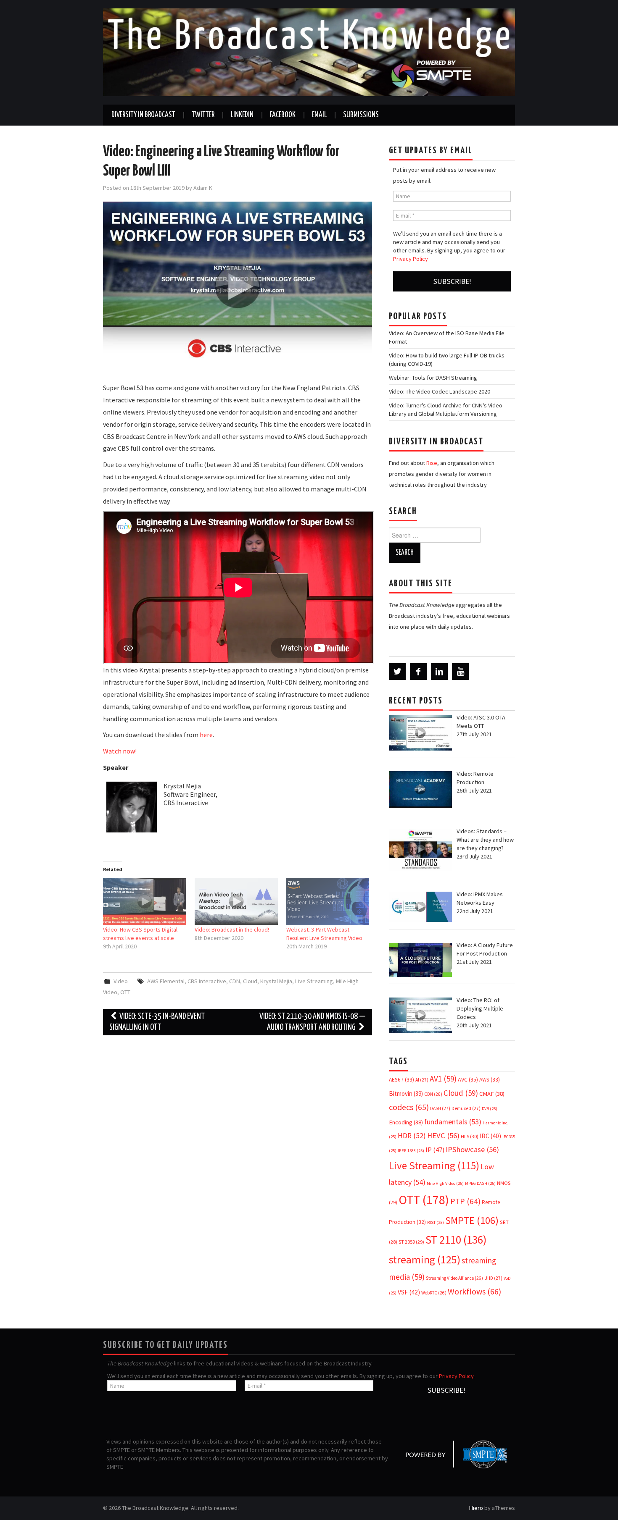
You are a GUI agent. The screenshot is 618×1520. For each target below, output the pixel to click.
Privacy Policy (410, 259)
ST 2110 (455, 1240)
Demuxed (466, 1108)
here (206, 734)
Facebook (283, 115)
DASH (440, 1108)
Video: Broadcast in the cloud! (232, 929)
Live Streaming (314, 981)
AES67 (401, 1079)
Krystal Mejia (276, 981)
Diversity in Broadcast (143, 115)
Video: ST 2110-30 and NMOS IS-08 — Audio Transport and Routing (312, 1022)
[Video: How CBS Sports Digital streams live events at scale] (144, 901)
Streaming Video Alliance (454, 1278)
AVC (468, 1079)
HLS (469, 1136)
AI (421, 1080)
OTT (125, 992)
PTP (465, 1201)
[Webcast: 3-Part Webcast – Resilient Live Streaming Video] (328, 901)
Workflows (474, 1291)
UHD (493, 1278)
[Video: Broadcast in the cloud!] (236, 901)
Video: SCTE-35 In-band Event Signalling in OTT (157, 1022)
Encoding (406, 1122)
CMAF (491, 1093)
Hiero (476, 1508)
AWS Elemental (166, 981)
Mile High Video (445, 1183)
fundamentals (452, 1121)
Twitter (203, 115)
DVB (489, 1108)
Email (319, 115)
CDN (234, 981)
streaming (424, 1259)
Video (121, 981)
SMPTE (472, 1220)
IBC (490, 1136)
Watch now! (120, 751)
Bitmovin (406, 1093)
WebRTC (433, 1293)
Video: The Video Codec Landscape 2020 (439, 391)
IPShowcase (472, 1149)
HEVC (443, 1135)
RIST (435, 1222)
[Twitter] (397, 671)
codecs (409, 1107)
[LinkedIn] (439, 671)
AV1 (443, 1079)
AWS (489, 1079)
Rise (431, 463)
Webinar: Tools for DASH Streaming (433, 377)
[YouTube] (460, 671)
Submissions (361, 115)
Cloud (250, 981)
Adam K (202, 188)
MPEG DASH (480, 1183)
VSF (409, 1292)
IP (434, 1149)
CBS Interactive (207, 981)
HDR (412, 1135)
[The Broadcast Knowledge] (309, 51)
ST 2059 (411, 1242)
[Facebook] (418, 671)
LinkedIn (242, 115)
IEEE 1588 (411, 1150)
